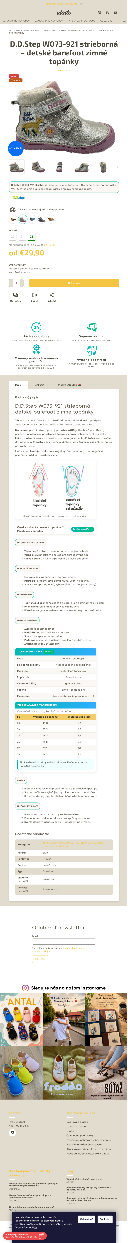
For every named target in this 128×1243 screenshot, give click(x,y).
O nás (70, 1130)
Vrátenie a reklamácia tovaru (84, 1144)
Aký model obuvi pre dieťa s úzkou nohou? (31, 1207)
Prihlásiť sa (40, 959)
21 (22, 236)
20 (13, 236)
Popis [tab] (18, 384)
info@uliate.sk (17, 1121)
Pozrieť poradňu (82, 529)
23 (31, 236)
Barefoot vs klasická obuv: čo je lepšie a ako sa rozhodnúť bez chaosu (92, 1199)
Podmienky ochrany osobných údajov (88, 1140)
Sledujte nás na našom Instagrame (68, 988)
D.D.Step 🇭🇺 (64, 70)
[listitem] (13, 219)
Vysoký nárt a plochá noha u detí (84, 1179)
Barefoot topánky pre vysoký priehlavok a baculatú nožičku (88, 1189)
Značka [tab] (69, 384)
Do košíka (75, 283)
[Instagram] (12, 1132)
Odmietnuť (86, 1219)
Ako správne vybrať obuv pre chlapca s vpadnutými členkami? (30, 1196)
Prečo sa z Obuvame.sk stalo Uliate (87, 1153)
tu (35, 1227)
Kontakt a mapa (76, 1126)
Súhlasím (105, 1219)
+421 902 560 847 (19, 1125)
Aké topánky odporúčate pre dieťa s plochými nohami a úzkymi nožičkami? (33, 1185)
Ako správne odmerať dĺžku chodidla (88, 1149)
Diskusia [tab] (39, 384)
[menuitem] (16, 20)
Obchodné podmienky (79, 1135)
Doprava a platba (77, 1121)
